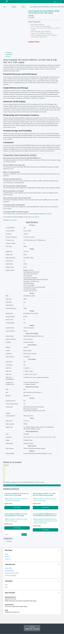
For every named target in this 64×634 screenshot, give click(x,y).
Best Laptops (48, 213)
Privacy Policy (8, 568)
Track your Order (9, 570)
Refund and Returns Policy (12, 573)
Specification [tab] (9, 54)
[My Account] (58, 2)
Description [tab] (9, 52)
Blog (6, 587)
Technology (9, 541)
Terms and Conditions (10, 575)
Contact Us (8, 559)
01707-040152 (17, 507)
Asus (23, 6)
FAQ (6, 584)
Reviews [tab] (8, 56)
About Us (7, 556)
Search (55, 2)
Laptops (14, 6)
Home (4, 6)
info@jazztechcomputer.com (12, 612)
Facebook (36, 217)
